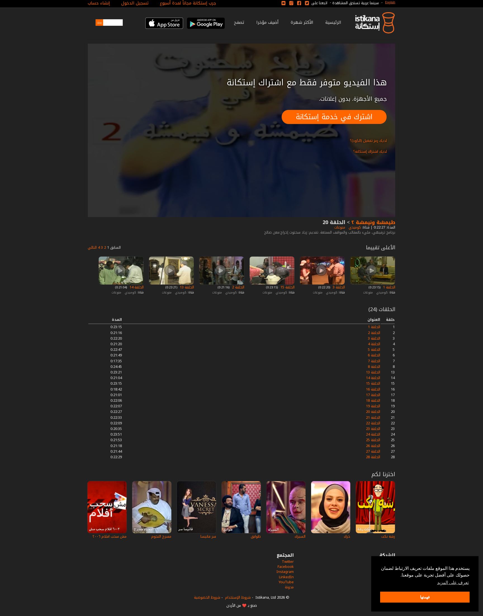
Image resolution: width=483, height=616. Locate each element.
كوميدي (354, 227)
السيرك (300, 536)
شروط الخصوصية (207, 597)
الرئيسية (333, 22)
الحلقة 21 (373, 417)
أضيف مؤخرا (267, 22)
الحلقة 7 (374, 361)
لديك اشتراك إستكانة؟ (370, 151)
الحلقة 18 (373, 400)
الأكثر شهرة (302, 22)
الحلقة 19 (373, 406)
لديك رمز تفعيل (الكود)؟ (368, 140)
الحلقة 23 (373, 428)
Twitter (288, 561)
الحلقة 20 (373, 411)
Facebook (286, 566)
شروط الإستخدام (238, 597)
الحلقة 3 (338, 287)
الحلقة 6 (374, 355)
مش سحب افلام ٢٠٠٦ (110, 536)
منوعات (339, 227)
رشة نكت (388, 536)
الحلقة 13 (186, 287)
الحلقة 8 (374, 366)
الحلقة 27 (373, 451)
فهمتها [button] (425, 597)
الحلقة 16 (373, 389)
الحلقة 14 (136, 287)
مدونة (289, 587)
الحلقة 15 (287, 287)
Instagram (285, 571)
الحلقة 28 (373, 456)
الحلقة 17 (373, 394)
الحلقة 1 (388, 287)
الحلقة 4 (374, 343)
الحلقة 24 (373, 434)
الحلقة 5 (374, 349)
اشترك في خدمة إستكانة (334, 116)
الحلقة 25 (373, 439)
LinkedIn (286, 576)
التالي (92, 247)
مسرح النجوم (161, 536)
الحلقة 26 (373, 445)
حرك (347, 536)
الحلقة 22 (373, 423)
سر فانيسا (208, 536)
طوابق (256, 536)
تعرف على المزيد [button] (453, 582)
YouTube (286, 582)
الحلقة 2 (237, 287)
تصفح (239, 22)
